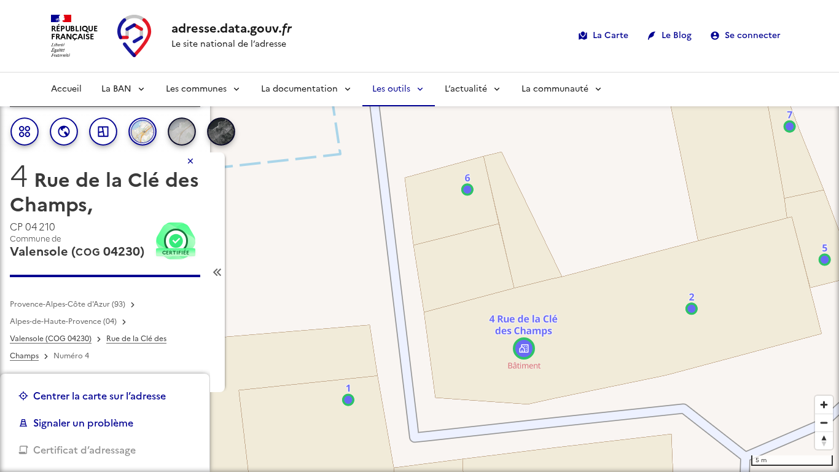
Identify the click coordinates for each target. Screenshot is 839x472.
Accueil (66, 88)
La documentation (299, 88)
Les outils (391, 88)
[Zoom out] (824, 422)
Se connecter (753, 35)
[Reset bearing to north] (824, 440)
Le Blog (676, 35)
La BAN (116, 88)
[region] (419, 272)
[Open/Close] (217, 272)
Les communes (196, 88)
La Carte (610, 35)
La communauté (554, 88)
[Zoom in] (824, 405)
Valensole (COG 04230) (51, 338)
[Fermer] (190, 161)
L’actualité (466, 88)
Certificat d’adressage (84, 449)
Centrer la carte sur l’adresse (99, 395)
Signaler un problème (83, 422)
